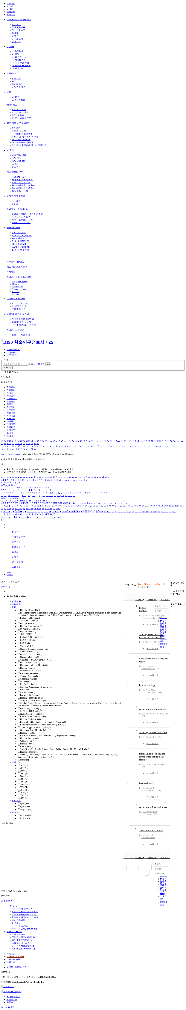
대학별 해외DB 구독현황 (24, 325)
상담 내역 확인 (19, 161)
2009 (24, 771)
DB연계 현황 (18, 115)
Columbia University (30, 651)
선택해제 (5, 587)
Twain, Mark (27, 646)
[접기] (171, 599)
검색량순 (16, 601)
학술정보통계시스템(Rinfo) (25, 911)
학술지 (15, 33)
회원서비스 (12, 73)
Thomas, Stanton (29, 676)
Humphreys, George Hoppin (34, 665)
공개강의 (16, 41)
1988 (24, 784)
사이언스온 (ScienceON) (23, 949)
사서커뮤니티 (18, 920)
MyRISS (10, 9)
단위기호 (11, 427)
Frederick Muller (148, 669)
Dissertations (17, 287)
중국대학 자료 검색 (21, 222)
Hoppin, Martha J (29, 623)
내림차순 (158, 869)
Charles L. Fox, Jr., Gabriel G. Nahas (37, 660)
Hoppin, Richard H (30, 610)
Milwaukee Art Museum (32, 670)
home (9, 572)
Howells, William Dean (31, 654)
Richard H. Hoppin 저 (31, 637)
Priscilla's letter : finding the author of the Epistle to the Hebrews (152, 756)
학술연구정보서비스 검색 (19, 19)
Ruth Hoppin (27, 746)
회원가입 (11, 3)
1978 (24, 787)
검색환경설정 (18, 100)
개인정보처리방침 (15, 956)
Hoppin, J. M (27, 733)
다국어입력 (12, 355)
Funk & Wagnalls (148, 618)
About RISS (12, 105)
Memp (24, 760)
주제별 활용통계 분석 (22, 179)
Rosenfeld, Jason (29, 673)
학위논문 (16, 24)
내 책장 (15, 54)
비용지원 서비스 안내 (22, 217)
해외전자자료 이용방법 (23, 142)
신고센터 (16, 167)
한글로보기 (165, 600)
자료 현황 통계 (19, 177)
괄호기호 (11, 410)
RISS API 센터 (13, 227)
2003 (24, 773)
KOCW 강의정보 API (22, 235)
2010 (24, 768)
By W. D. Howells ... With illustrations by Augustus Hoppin (47, 735)
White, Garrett (27, 741)
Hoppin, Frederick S (30, 719)
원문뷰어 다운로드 (16, 262)
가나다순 (16, 604)
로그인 (10, 6)
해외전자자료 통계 (16, 330)
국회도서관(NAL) (20, 943)
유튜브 (10, 1002)
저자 (14, 607)
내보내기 (139, 600)
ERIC (155, 642)
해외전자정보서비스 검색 (19, 277)
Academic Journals (20, 282)
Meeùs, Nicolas (28, 684)
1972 (24, 790)
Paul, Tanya (26, 690)
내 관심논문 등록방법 (22, 134)
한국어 (25, 806)
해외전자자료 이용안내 (18, 314)
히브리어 (11, 407)
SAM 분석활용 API (21, 247)
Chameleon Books (148, 838)
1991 (24, 781)
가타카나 (11, 390)
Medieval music (146, 783)
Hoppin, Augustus (29, 738)
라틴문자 (11, 421)
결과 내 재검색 (11, 372)
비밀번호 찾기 (19, 87)
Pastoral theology (147, 685)
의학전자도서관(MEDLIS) (24, 929)
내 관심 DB (17, 68)
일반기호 (11, 430)
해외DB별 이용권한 (21, 322)
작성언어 (16, 800)
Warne (24, 681)
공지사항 (11, 272)
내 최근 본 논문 (19, 57)
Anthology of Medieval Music (153, 732)
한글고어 (11, 396)
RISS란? (16, 128)
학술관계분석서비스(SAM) (25, 917)
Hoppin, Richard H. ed (31, 698)
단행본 (15, 36)
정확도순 (158, 864)
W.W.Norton (146, 814)
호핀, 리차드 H (28, 634)
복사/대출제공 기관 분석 (23, 185)
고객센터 (11, 11)
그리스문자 (12, 398)
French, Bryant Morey (31, 708)
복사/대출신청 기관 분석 (23, 188)
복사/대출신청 (152, 624)
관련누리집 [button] (12, 906)
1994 (24, 779)
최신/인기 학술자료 (16, 196)
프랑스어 (11, 401)
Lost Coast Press (159, 764)
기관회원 (16, 923)
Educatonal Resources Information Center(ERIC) (42, 725)
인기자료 (16, 204)
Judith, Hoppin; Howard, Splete (35, 727)
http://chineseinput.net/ (10, 454)
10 (136, 829)
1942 (24, 795)
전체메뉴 (11, 14)
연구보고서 (17, 39)
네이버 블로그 (13, 996)
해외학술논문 (18, 30)
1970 (24, 792)
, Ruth (144, 764)
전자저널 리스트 (20, 303)
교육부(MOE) (18, 934)
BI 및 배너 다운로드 (21, 118)
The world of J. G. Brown (151, 830)
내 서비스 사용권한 (21, 65)
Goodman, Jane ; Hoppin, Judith (35, 730)
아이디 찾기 (17, 84)
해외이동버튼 (7, 1007)
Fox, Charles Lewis (30, 662)
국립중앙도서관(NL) (22, 940)
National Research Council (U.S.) (36, 649)
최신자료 (16, 201)
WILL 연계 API (19, 238)
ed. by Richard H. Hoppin (33, 700)
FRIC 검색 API (19, 244)
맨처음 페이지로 (129, 867)
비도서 (25, 818)
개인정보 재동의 (14, 959)
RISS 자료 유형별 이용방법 (25, 137)
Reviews (15, 291)
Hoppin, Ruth (27, 744)
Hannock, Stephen (29, 752)
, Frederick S (147, 666)
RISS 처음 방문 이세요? (18, 123)
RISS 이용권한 (19, 131)
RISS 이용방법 (19, 109)
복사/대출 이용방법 (21, 139)
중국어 (10, 393)
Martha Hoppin (28, 692)
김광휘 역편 (27, 640)
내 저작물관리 (19, 60)
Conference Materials (21, 289)
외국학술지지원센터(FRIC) (25, 914)
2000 (24, 776)
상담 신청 (16, 158)
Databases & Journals (16, 298)
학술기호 (11, 413)
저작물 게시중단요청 (17, 967)
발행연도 (16, 762)
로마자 (10, 433)
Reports (15, 294)
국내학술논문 (18, 27)
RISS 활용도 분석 (15, 172)
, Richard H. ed (148, 812)
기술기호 (11, 416)
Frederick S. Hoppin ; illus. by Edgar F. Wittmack (43, 722)
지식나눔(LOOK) (20, 926)
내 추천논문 (17, 51)
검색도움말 (12, 352)
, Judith (145, 642)
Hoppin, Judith (28, 631)
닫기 (3, 520)
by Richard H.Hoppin (31, 711)
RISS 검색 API (19, 232)
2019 (24, 765)
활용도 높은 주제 (20, 191)
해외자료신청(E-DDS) (17, 209)
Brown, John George (30, 695)
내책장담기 (152, 600)
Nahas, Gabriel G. (29, 657)
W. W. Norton (162, 714)
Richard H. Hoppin (30, 618)
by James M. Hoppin (30, 629)
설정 (9, 92)
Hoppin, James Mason (31, 626)
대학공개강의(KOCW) (22, 909)
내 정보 (15, 97)
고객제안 (16, 164)
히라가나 (11, 387)
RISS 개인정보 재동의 (17, 267)
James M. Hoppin (29, 621)
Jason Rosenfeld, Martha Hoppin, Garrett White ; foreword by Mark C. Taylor (55, 749)
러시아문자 (12, 424)
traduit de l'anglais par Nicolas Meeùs (37, 687)
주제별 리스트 (19, 309)
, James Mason (147, 615)
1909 (24, 798)
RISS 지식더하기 (20, 112)
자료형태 (16, 812)
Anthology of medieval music (153, 709)
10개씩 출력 (159, 874)
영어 (24, 803)
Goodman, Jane (28, 679)
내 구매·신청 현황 (20, 63)
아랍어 (10, 436)
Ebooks (15, 284)
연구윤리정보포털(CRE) (23, 946)
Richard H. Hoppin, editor (33, 716)
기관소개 (11, 962)
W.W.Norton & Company (151, 790)
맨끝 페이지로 (147, 873)
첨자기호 (11, 418)
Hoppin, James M (29, 668)
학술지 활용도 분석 (21, 182)
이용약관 (11, 954)
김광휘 (25, 643)
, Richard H (146, 714)
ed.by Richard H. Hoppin (32, 714)
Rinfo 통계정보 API (21, 241)
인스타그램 (12, 999)
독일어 (10, 404)
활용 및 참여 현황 (20, 250)
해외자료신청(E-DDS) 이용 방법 (27, 214)
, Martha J (146, 835)
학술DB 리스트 (19, 306)
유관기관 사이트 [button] (14, 931)
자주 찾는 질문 (19, 155)
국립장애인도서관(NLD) (23, 937)
